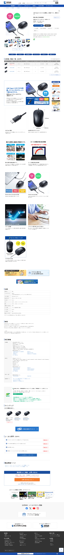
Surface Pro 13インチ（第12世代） (18, 351)
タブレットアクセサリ (16, 466)
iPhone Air (14, 353)
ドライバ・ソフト (23, 543)
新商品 (6, 534)
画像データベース (23, 545)
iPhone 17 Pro (15, 352)
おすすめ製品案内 (23, 538)
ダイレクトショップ (29, 3)
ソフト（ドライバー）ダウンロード (49, 498)
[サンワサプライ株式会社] (7, 3)
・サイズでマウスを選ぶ (16, 379)
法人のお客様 (6, 538)
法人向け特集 (41, 5)
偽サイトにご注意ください (9, 550)
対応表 (34, 5)
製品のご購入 (52, 533)
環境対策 (51, 541)
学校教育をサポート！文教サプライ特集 (31, 498)
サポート (19, 5)
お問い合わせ (37, 534)
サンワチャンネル (49, 5)
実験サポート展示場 (38, 541)
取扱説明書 (22, 542)
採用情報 (23, 3)
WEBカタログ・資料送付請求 (40, 538)
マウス (28, 465)
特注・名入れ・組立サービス (9, 542)
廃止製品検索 (37, 542)
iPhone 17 (28, 351)
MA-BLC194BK (12, 67)
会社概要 (51, 539)
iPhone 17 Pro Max (30, 352)
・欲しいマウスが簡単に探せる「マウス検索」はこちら (21, 378)
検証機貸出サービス (8, 541)
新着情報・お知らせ (23, 534)
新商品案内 (22, 537)
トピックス (21, 533)
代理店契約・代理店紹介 (9, 545)
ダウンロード (27, 5)
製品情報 (13, 5)
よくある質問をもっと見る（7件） (26, 455)
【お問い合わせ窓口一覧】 (22, 484)
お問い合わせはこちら (27, 479)
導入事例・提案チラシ (8, 543)
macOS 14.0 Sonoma (16, 367)
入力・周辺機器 (24, 465)
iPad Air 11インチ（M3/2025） (32, 353)
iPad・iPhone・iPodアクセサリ (14, 498)
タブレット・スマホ (9, 465)
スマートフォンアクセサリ (17, 465)
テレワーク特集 (39, 497)
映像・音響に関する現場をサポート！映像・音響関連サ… (23, 498)
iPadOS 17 (29, 367)
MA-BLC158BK (12, 71)
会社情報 (20, 3)
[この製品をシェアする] (59, 11)
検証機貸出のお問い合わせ (25, 553)
